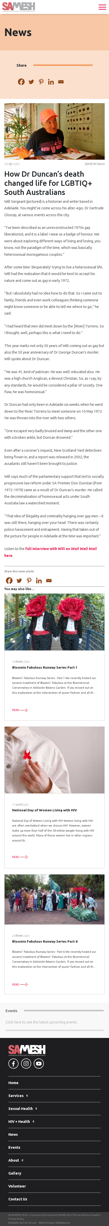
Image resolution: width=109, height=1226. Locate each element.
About (13, 1160)
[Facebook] (21, 81)
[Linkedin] (51, 81)
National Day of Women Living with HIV (44, 810)
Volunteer (17, 1186)
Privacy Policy (16, 1218)
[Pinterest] (41, 81)
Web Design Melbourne (54, 1222)
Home (13, 1083)
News (13, 1134)
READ (16, 709)
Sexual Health (20, 1109)
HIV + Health (19, 1122)
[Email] (61, 81)
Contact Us (17, 1199)
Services (16, 1096)
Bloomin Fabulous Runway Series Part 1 (44, 667)
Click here (13, 1022)
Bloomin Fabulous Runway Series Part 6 (44, 941)
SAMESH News (95, 164)
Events (14, 1147)
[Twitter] (31, 81)
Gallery (14, 1173)
